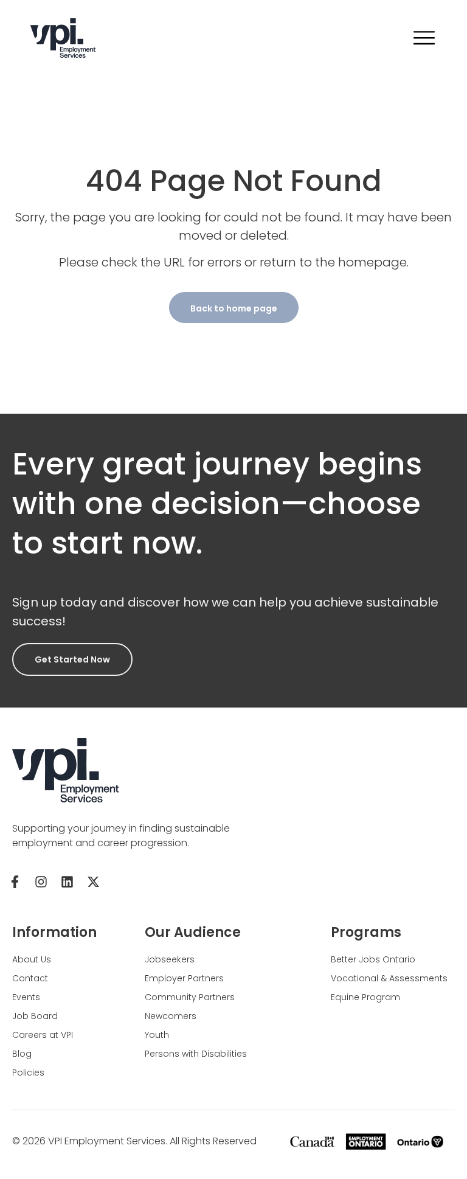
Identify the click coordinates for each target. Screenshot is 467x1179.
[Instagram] (41, 881)
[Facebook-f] (14, 881)
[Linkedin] (67, 881)
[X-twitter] (93, 881)
